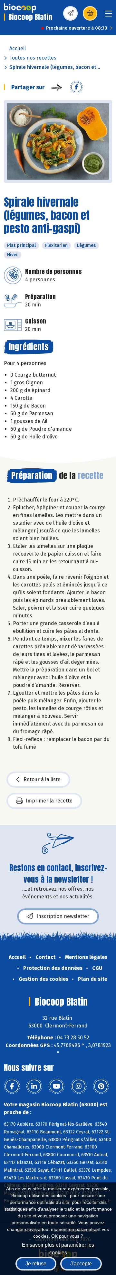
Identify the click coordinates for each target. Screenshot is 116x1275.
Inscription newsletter (62, 916)
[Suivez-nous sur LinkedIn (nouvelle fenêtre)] (34, 1086)
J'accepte (81, 1263)
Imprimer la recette (49, 801)
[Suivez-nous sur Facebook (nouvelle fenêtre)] (12, 1086)
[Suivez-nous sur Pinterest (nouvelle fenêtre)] (101, 1086)
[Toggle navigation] (108, 16)
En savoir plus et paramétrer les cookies (58, 1248)
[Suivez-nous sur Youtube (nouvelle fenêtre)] (56, 1086)
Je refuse (35, 1263)
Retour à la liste (42, 779)
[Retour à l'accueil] (20, 8)
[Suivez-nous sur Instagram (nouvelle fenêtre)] (79, 1086)
